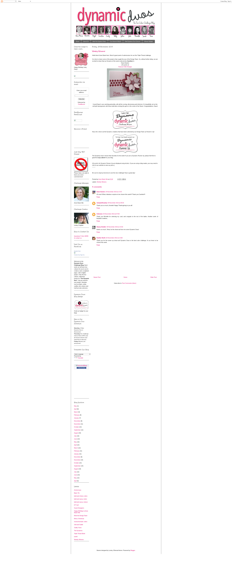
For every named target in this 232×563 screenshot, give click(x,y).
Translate (80, 358)
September (77, 430)
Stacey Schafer (101, 227)
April (75, 409)
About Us (86, 41)
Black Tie (76, 493)
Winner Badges (148, 41)
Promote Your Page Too (79, 254)
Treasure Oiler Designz (125, 67)
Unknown (100, 214)
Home (77, 41)
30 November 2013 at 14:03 (115, 227)
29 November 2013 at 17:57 (113, 191)
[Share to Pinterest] (125, 179)
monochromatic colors (80, 521)
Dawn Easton (101, 191)
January (76, 418)
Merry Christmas (79, 518)
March (76, 412)
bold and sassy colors (80, 499)
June (75, 439)
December (77, 421)
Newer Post (97, 277)
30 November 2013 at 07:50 (111, 214)
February (76, 415)
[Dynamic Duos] (74, 253)
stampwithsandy (102, 203)
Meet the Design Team (80, 515)
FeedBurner (81, 104)
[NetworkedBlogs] (81, 365)
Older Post (153, 277)
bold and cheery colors (80, 496)
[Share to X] (122, 179)
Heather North (101, 238)
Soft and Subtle (78, 524)
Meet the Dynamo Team (99, 41)
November (77, 424)
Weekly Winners (101, 182)
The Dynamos (78, 530)
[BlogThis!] (120, 179)
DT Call (76, 505)
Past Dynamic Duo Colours (132, 41)
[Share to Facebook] (123, 179)
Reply (98, 197)
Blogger (132, 550)
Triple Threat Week (79, 533)
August (76, 433)
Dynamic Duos (77, 251)
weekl (75, 536)
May (75, 406)
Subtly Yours (78, 527)
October (76, 427)
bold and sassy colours (81, 502)
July (75, 436)
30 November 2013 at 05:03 (115, 203)
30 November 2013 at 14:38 (114, 238)
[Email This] (118, 179)
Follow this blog (81, 367)
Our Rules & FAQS (115, 41)
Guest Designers (79, 508)
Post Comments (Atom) (129, 283)
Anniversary (77, 490)
